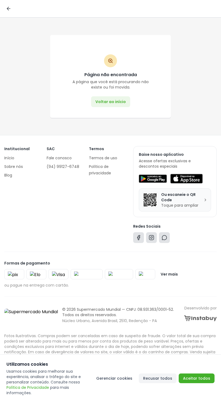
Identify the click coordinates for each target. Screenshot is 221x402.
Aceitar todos (196, 378)
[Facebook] (138, 239)
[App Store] (186, 178)
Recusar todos (157, 378)
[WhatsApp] (164, 239)
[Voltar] (8, 8)
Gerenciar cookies (114, 378)
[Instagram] (151, 239)
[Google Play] (153, 178)
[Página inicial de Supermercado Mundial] (31, 315)
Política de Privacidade (27, 387)
